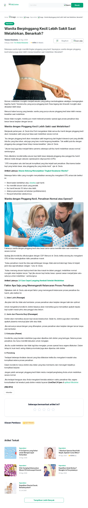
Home (6, 17)
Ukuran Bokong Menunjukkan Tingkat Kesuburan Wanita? (43, 171)
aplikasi (67, 382)
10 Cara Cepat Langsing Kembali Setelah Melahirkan (41, 281)
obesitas (32, 183)
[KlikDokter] (18, 5)
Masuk (77, 5)
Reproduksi (33, 17)
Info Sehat (20, 17)
